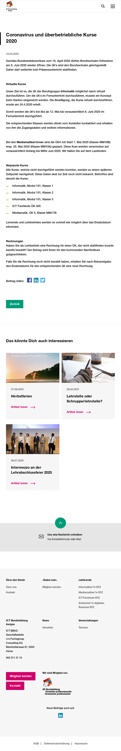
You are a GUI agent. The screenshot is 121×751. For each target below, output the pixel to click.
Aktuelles (46, 628)
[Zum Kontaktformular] (41, 537)
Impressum (81, 744)
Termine (82, 628)
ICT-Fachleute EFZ (89, 598)
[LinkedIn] (36, 280)
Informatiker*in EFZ (90, 587)
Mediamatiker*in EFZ (91, 593)
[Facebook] (29, 280)
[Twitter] (42, 280)
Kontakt (10, 593)
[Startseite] (11, 6)
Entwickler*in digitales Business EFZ (91, 605)
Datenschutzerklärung (56, 744)
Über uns (10, 587)
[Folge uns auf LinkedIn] (60, 715)
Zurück (14, 304)
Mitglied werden (49, 587)
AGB (36, 744)
